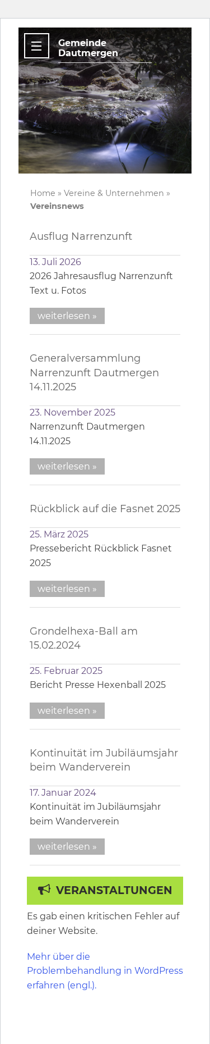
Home (42, 193)
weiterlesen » (67, 316)
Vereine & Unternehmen (114, 193)
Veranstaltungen (114, 890)
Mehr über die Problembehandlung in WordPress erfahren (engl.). (105, 971)
